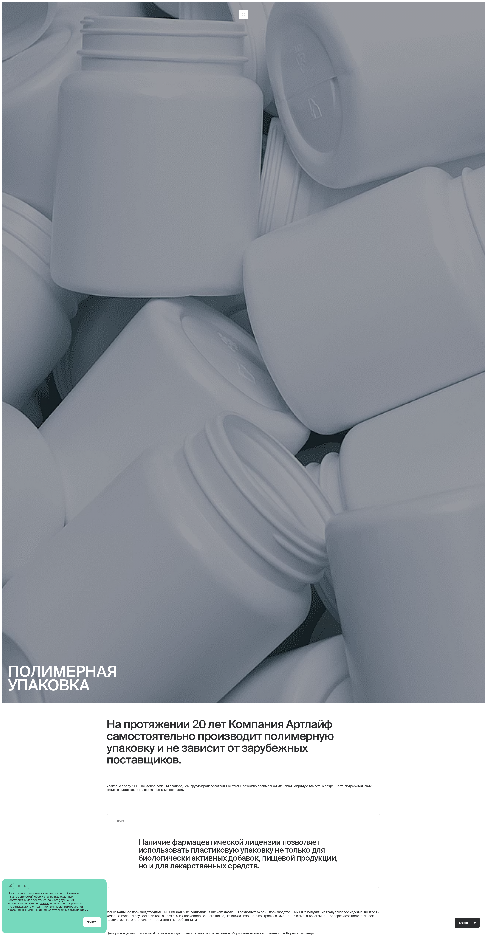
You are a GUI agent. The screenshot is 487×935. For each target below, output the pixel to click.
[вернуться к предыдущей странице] (243, 14)
